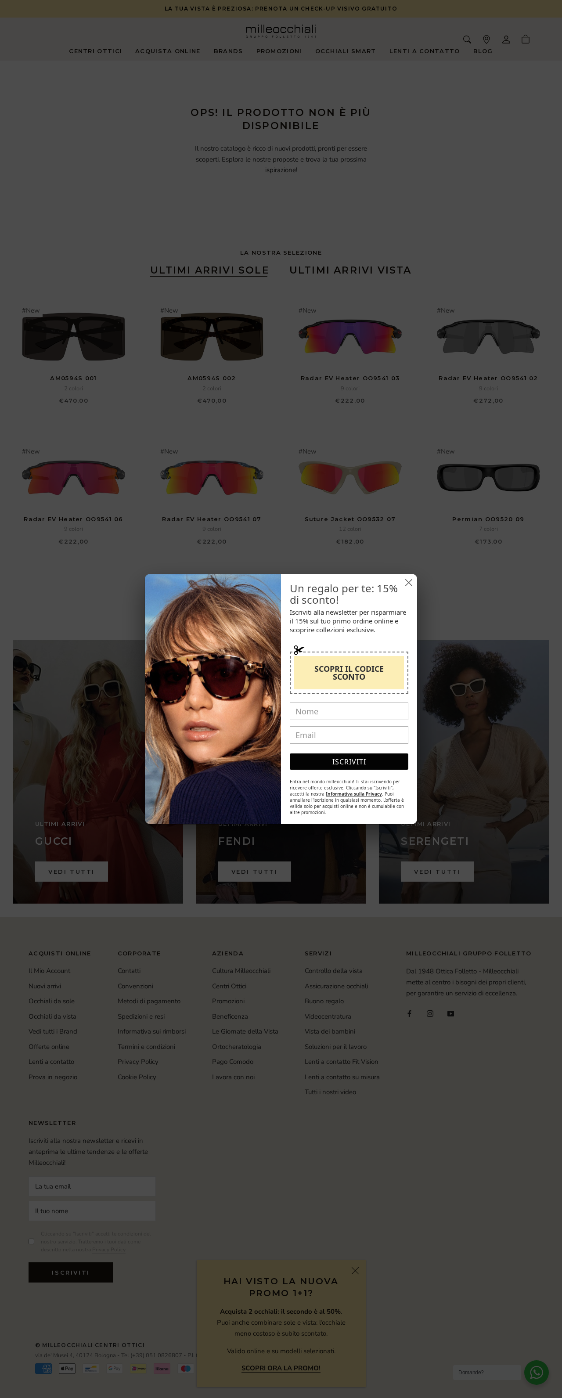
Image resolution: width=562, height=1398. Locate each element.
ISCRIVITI (349, 762)
